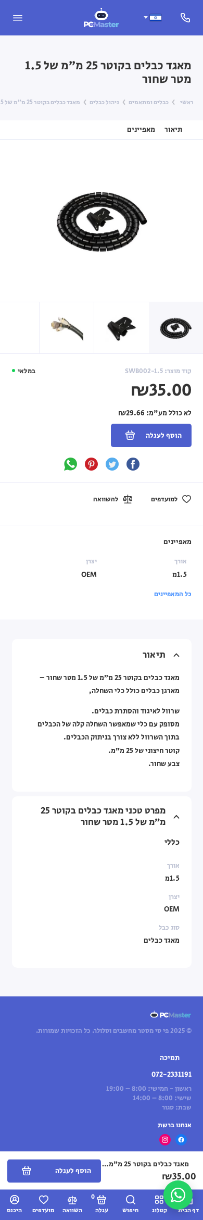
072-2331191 (171, 1074)
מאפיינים (141, 129)
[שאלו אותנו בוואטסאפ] (178, 1195)
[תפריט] (17, 17)
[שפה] (152, 17)
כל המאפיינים (173, 594)
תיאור (173, 129)
